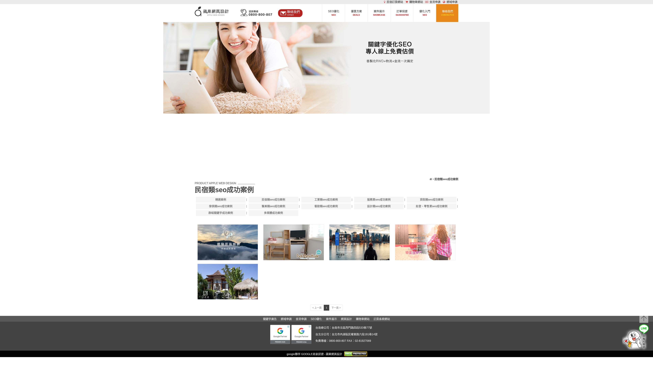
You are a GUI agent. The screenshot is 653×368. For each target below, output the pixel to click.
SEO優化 (333, 13)
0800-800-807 (337, 340)
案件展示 (379, 13)
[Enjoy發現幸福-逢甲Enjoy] (359, 242)
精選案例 (220, 199)
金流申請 (434, 2)
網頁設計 (346, 319)
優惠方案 (356, 13)
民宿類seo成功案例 (273, 199)
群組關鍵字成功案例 (220, 212)
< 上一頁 (317, 307)
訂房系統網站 (382, 319)
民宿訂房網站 (394, 2)
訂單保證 (402, 13)
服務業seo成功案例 (379, 199)
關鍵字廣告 (270, 319)
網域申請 (451, 2)
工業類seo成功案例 (326, 199)
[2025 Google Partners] (280, 334)
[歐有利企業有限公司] (228, 282)
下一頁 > (336, 307)
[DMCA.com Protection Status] (355, 353)
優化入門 (424, 13)
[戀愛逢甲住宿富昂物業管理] (425, 242)
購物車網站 (415, 2)
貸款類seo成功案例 (431, 199)
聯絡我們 (447, 13)
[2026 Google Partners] (301, 334)
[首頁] (431, 179)
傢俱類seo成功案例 (220, 206)
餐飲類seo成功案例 (326, 206)
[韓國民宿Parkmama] (293, 242)
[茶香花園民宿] (228, 242)
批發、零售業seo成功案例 (431, 206)
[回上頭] (644, 318)
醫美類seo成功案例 (273, 206)
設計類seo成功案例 (379, 206)
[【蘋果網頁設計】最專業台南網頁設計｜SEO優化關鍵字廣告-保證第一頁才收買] (212, 9)
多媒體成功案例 (273, 212)
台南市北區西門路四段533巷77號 (352, 327)
